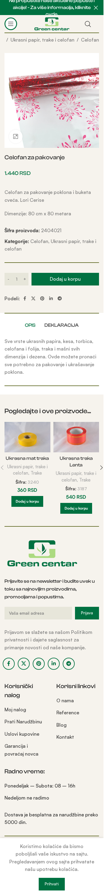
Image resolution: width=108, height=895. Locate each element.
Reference (67, 712)
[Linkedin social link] (51, 299)
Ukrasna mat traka (27, 458)
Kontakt (65, 737)
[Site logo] (51, 23)
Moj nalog (15, 709)
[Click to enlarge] (15, 136)
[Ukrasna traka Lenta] (76, 437)
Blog (61, 725)
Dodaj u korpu (65, 279)
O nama (65, 700)
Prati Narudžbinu (23, 722)
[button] (27, 501)
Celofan (90, 40)
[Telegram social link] (60, 299)
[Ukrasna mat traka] (27, 437)
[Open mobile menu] (11, 24)
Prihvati (52, 883)
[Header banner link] (52, 7)
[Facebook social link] (24, 299)
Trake (36, 473)
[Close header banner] (96, 7)
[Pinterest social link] (42, 299)
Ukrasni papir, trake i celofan (42, 40)
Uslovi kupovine (21, 734)
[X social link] (33, 299)
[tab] (30, 325)
